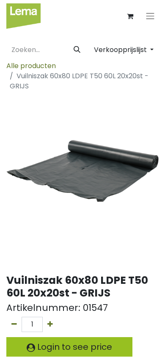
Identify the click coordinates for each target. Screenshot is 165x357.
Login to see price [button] (73, 347)
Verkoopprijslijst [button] (121, 50)
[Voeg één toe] (50, 324)
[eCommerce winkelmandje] (129, 16)
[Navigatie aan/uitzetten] (150, 16)
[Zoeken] (77, 50)
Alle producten (31, 66)
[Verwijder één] (14, 324)
